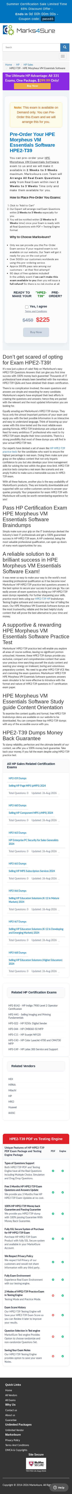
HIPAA (12, 1085)
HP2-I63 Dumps (17, 833)
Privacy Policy (12, 1440)
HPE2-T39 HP (42, 599)
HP (17, 65)
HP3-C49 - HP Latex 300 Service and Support (33, 1049)
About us (10, 1415)
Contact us (11, 1410)
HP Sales (28, 65)
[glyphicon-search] (64, 47)
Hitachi (12, 1090)
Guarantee (10, 1420)
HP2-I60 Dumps (17, 805)
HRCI (11, 1102)
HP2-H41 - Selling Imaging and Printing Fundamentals (29, 1016)
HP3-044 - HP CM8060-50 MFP (25, 1029)
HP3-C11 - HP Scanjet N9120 (24, 1035)
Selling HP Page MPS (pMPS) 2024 (27, 786)
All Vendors (11, 1395)
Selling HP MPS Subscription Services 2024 (32, 871)
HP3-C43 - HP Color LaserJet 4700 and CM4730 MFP (34, 1042)
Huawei (12, 1107)
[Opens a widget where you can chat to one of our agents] (59, 1487)
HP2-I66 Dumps (17, 891)
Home (8, 65)
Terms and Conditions (36, 311)
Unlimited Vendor (14, 1430)
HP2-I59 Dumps (17, 778)
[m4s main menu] (5, 56)
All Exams (10, 1400)
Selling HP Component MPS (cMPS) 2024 (31, 813)
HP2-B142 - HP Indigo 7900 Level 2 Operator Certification (33, 1007)
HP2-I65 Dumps (17, 864)
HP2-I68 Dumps (17, 953)
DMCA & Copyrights (16, 1450)
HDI (10, 1079)
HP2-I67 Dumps (17, 922)
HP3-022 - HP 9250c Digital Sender (27, 1023)
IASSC (11, 1113)
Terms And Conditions (17, 1445)
